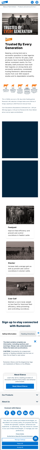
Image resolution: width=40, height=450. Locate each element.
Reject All (20, 443)
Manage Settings (20, 439)
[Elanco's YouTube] (31, 413)
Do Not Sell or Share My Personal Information (20, 436)
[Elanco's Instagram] (19, 413)
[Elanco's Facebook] (6, 413)
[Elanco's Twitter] (13, 413)
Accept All (20, 447)
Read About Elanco (20, 386)
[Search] (32, 2)
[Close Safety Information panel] (35, 341)
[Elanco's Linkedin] (25, 413)
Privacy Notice (20, 434)
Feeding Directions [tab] (28, 334)
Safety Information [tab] (9, 334)
